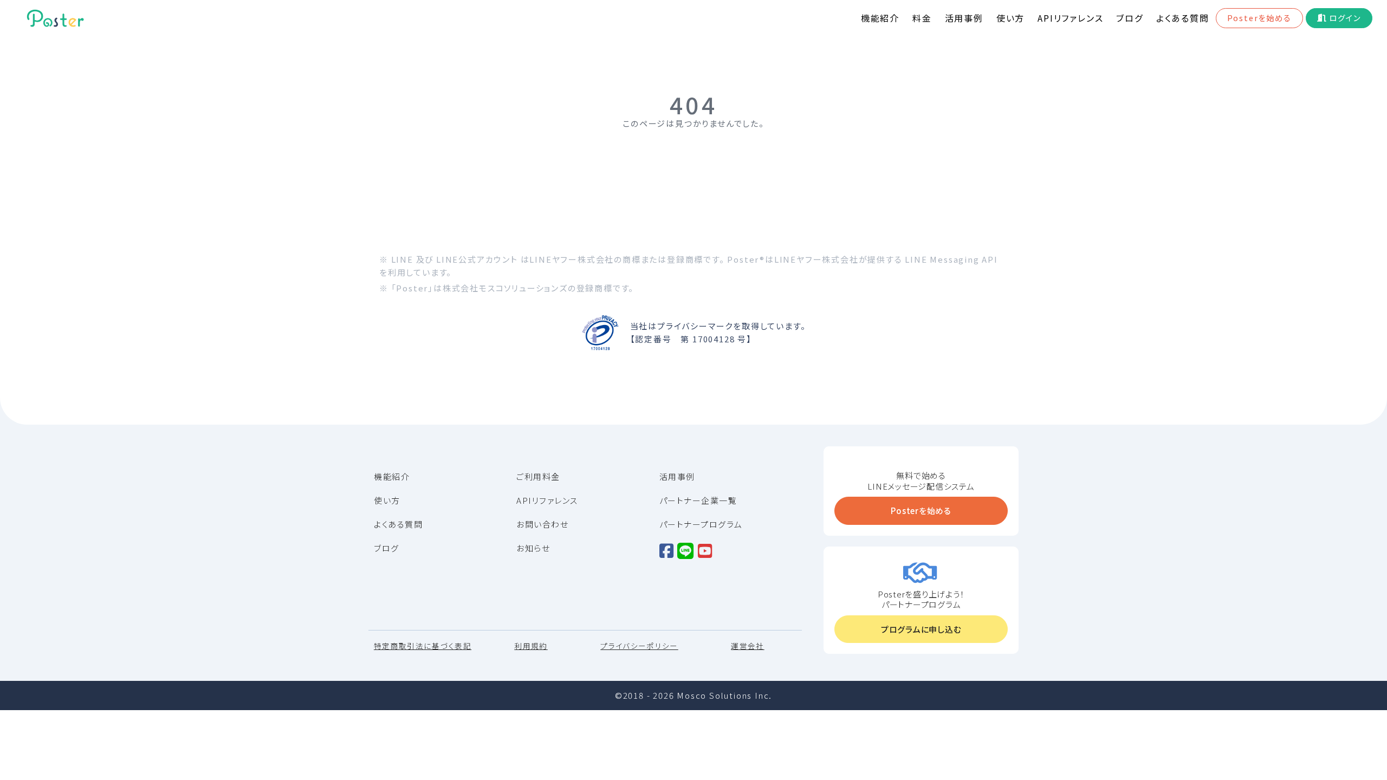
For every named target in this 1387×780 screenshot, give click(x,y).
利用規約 (530, 646)
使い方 (1010, 17)
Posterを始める (1259, 17)
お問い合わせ (542, 524)
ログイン (1344, 17)
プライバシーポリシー (639, 646)
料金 (922, 17)
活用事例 (964, 17)
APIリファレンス (1070, 17)
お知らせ (533, 548)
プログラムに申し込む (921, 629)
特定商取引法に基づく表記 (422, 646)
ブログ (1129, 17)
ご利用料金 (538, 476)
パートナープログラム (701, 524)
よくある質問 (1182, 17)
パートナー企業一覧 (698, 500)
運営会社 (747, 646)
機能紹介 (880, 17)
